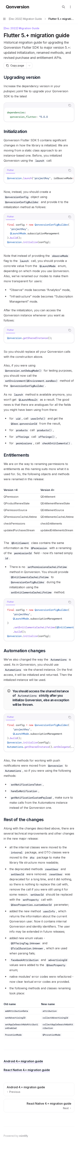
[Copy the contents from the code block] (69, 105)
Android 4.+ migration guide (23, 1061)
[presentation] (39, 178)
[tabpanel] (39, 115)
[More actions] (70, 6)
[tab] (10, 170)
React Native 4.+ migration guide (27, 1070)
